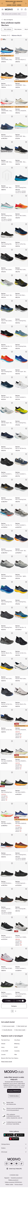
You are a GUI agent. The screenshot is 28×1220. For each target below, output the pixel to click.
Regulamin (6, 1178)
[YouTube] (11, 1163)
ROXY (16, 1047)
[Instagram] (6, 1163)
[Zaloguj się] (18, 9)
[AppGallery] (14, 1138)
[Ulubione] (22, 9)
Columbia (17, 1051)
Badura (16, 1058)
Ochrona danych (19, 1184)
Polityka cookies (9, 1184)
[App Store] (19, 1135)
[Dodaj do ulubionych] (12, 40)
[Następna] (26, 3)
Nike (15, 1054)
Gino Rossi (17, 1040)
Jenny (2, 1047)
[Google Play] (9, 1135)
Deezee (3, 1043)
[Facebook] (16, 1163)
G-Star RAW (4, 1051)
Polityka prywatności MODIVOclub (13, 1182)
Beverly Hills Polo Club (7, 1058)
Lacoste (3, 1054)
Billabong (16, 1043)
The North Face (5, 1040)
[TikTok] (21, 1163)
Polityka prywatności (13, 1180)
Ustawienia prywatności (16, 1178)
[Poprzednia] (2, 3)
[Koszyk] (25, 9)
